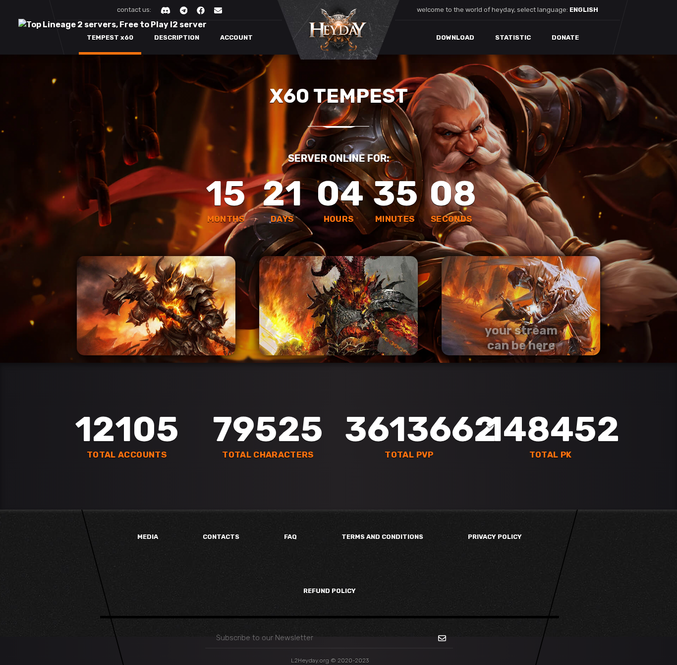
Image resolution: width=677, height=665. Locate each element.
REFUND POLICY (329, 591)
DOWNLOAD (455, 37)
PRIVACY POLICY (495, 536)
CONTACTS (221, 536)
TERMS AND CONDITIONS (382, 536)
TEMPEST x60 (113, 44)
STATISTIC (513, 37)
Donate (565, 37)
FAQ (290, 536)
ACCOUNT (240, 44)
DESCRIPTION (176, 37)
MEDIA (147, 536)
